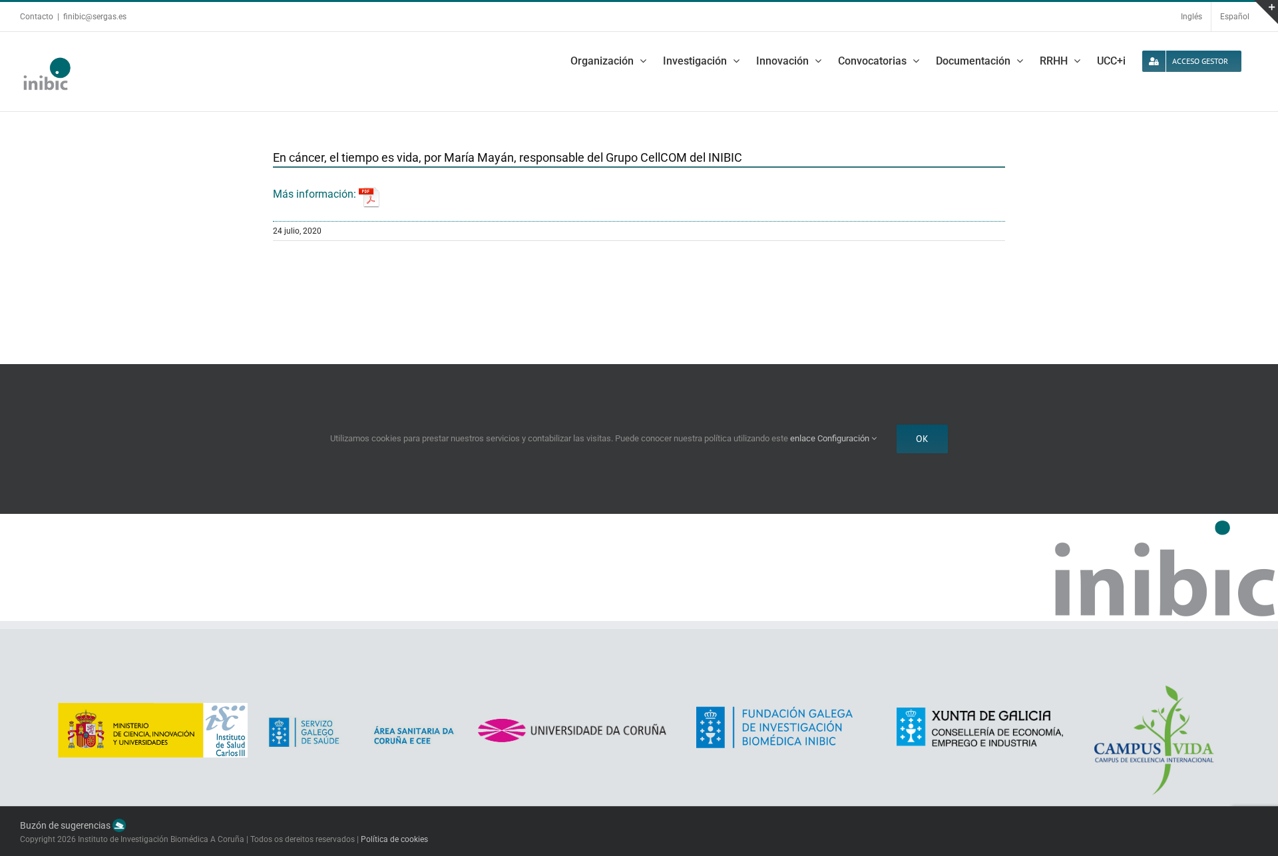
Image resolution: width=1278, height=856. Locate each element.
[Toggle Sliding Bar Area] (1266, 12)
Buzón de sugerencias (66, 825)
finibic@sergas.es (94, 16)
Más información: (316, 194)
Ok (922, 439)
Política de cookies (394, 839)
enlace (802, 438)
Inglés (1191, 16)
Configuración (844, 438)
